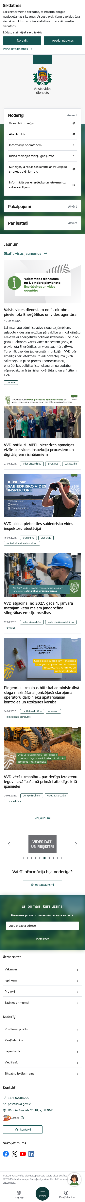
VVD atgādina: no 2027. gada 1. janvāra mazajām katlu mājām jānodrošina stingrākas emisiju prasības (38, 608)
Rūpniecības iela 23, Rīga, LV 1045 (31, 1110)
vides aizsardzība (32, 463)
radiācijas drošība (32, 711)
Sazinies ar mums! (17, 1002)
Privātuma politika (16, 1029)
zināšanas (53, 463)
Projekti (10, 991)
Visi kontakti (23, 1129)
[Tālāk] (76, 844)
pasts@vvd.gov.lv (19, 1104)
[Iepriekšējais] (9, 844)
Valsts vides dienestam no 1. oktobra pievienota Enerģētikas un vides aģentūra (40, 312)
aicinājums (28, 537)
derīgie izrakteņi (32, 795)
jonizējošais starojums (19, 716)
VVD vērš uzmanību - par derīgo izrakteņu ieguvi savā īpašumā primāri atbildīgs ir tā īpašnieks (40, 781)
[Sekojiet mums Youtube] (23, 1153)
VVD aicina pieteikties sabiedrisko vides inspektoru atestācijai (38, 526)
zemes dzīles (14, 801)
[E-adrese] (11, 1118)
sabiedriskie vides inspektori (22, 543)
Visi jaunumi (42, 818)
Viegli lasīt (11, 1062)
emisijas (11, 627)
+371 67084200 (18, 1098)
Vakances (11, 969)
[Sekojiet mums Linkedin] (31, 1154)
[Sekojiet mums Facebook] (6, 1154)
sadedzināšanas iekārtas (61, 622)
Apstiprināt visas (63, 40)
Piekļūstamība (14, 1040)
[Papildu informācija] (22, 1117)
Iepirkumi (11, 980)
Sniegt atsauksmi (42, 885)
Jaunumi (11, 382)
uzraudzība (71, 463)
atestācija (46, 537)
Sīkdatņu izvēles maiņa (20, 1073)
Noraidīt (22, 40)
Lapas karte (12, 1051)
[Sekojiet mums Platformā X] (14, 1154)
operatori (53, 711)
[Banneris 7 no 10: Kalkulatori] (42, 844)
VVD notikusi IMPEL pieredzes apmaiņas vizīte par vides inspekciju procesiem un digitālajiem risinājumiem (39, 450)
